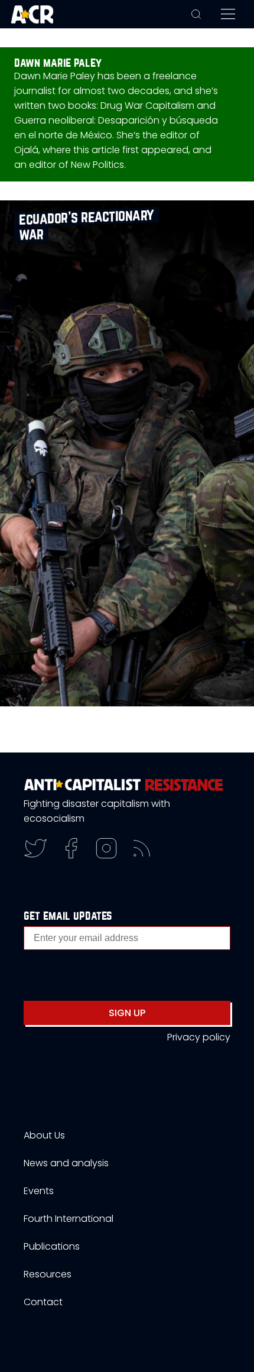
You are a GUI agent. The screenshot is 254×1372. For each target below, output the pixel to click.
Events (39, 1191)
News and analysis (66, 1163)
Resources (47, 1274)
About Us (44, 1135)
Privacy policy (198, 1037)
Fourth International (68, 1218)
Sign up (127, 1013)
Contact (43, 1302)
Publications (52, 1246)
